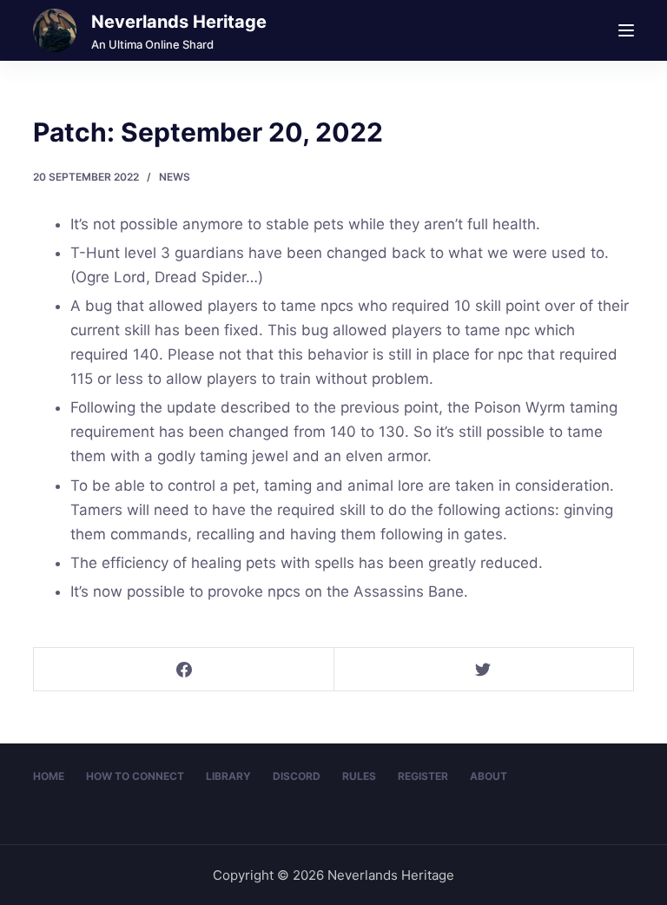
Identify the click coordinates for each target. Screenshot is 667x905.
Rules (359, 776)
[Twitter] (484, 669)
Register (423, 776)
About (488, 776)
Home (48, 776)
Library (228, 776)
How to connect (135, 776)
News (174, 176)
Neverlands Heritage (179, 21)
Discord (296, 776)
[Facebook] (184, 669)
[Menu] (626, 30)
